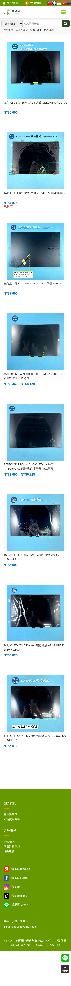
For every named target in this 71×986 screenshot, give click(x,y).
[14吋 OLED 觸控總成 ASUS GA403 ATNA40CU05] (35, 160)
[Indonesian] (59, 3)
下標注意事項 (12, 846)
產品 (26, 30)
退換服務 (9, 851)
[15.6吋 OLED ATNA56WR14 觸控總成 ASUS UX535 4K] (35, 522)
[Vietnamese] (64, 3)
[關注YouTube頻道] (6, 869)
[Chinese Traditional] (49, 3)
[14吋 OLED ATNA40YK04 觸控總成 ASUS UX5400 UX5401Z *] (35, 703)
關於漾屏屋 (10, 814)
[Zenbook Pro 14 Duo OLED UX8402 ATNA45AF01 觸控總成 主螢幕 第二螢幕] (35, 432)
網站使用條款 (12, 819)
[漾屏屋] (21, 12)
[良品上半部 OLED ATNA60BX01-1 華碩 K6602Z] (35, 251)
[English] (54, 3)
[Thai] (68, 3)
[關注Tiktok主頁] (6, 896)
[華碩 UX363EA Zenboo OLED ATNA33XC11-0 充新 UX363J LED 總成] (35, 341)
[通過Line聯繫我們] (6, 905)
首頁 (18, 30)
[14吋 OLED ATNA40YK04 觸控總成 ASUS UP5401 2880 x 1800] (35, 613)
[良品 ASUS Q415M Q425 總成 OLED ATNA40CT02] (35, 70)
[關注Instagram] (6, 887)
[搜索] (66, 23)
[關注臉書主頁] (6, 878)
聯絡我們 (9, 841)
